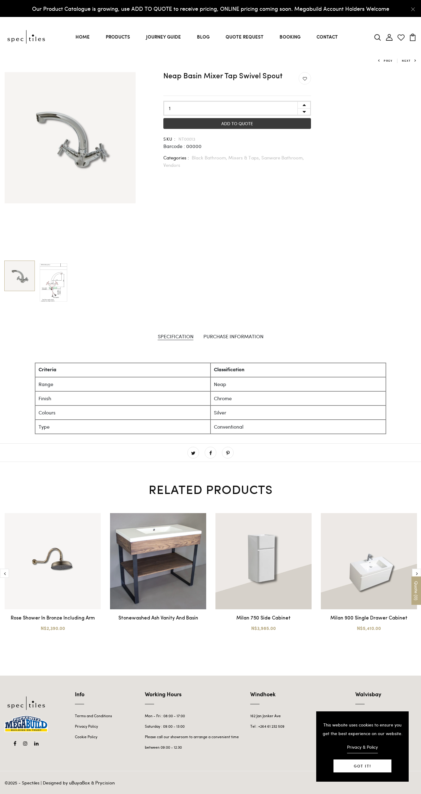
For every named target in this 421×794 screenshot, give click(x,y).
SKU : (169, 139)
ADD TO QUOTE (237, 123)
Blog (203, 36)
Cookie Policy (86, 736)
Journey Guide (163, 36)
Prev (388, 61)
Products (118, 36)
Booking (290, 36)
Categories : (176, 157)
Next (406, 61)
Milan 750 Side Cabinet (263, 618)
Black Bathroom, (210, 157)
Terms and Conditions (93, 715)
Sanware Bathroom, (282, 157)
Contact (327, 36)
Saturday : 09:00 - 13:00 (165, 726)
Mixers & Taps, (244, 157)
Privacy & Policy (362, 747)
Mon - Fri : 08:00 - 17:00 (165, 715)
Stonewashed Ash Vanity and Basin (158, 618)
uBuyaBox (79, 783)
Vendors (171, 165)
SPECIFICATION (176, 336)
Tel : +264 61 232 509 (267, 726)
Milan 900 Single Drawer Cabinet (368, 618)
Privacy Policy (86, 726)
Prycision (105, 783)
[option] (70, 138)
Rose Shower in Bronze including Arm (53, 618)
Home (83, 36)
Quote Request (245, 36)
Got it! (362, 766)
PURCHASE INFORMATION (233, 336)
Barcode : (174, 146)
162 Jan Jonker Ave (265, 715)
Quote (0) (416, 590)
